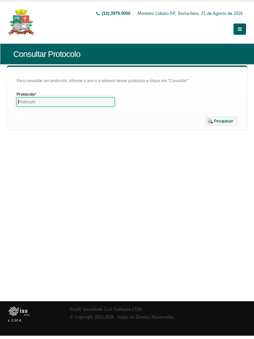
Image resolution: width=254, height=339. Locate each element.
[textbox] (66, 102)
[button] (221, 121)
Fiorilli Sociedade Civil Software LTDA (106, 309)
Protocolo (26, 94)
